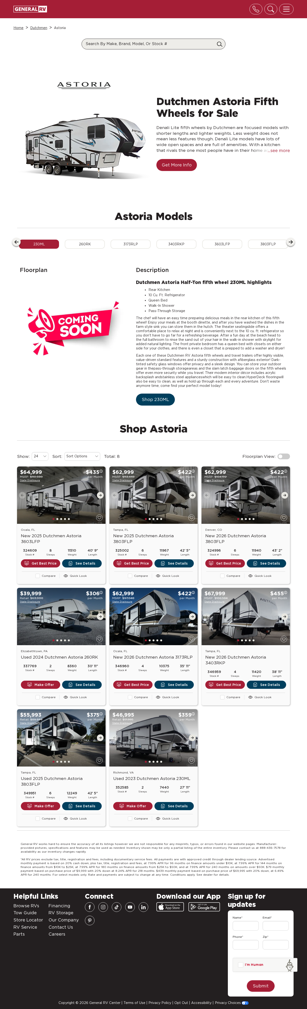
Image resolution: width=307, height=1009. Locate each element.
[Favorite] (99, 499)
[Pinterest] (89, 920)
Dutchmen (38, 28)
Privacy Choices (228, 1003)
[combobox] (40, 438)
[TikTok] (116, 907)
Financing (59, 905)
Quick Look (78, 557)
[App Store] (170, 906)
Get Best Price (44, 545)
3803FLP (268, 226)
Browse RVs (26, 905)
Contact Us (60, 927)
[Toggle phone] (255, 9)
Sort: (57, 438)
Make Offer (44, 666)
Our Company (63, 919)
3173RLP (131, 226)
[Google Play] (204, 906)
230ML (39, 226)
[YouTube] (130, 907)
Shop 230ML (155, 381)
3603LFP (222, 226)
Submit (261, 985)
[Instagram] (103, 907)
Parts (19, 934)
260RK (85, 226)
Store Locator (28, 919)
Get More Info (177, 146)
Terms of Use (134, 1003)
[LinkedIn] (143, 907)
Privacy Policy (159, 1003)
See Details (85, 545)
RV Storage (60, 912)
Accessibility (201, 1003)
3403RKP (176, 226)
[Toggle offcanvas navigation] (286, 9)
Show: (23, 438)
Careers (56, 934)
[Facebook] (89, 907)
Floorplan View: (259, 438)
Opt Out (181, 1003)
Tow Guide (25, 912)
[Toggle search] (270, 9)
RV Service (25, 927)
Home (18, 28)
